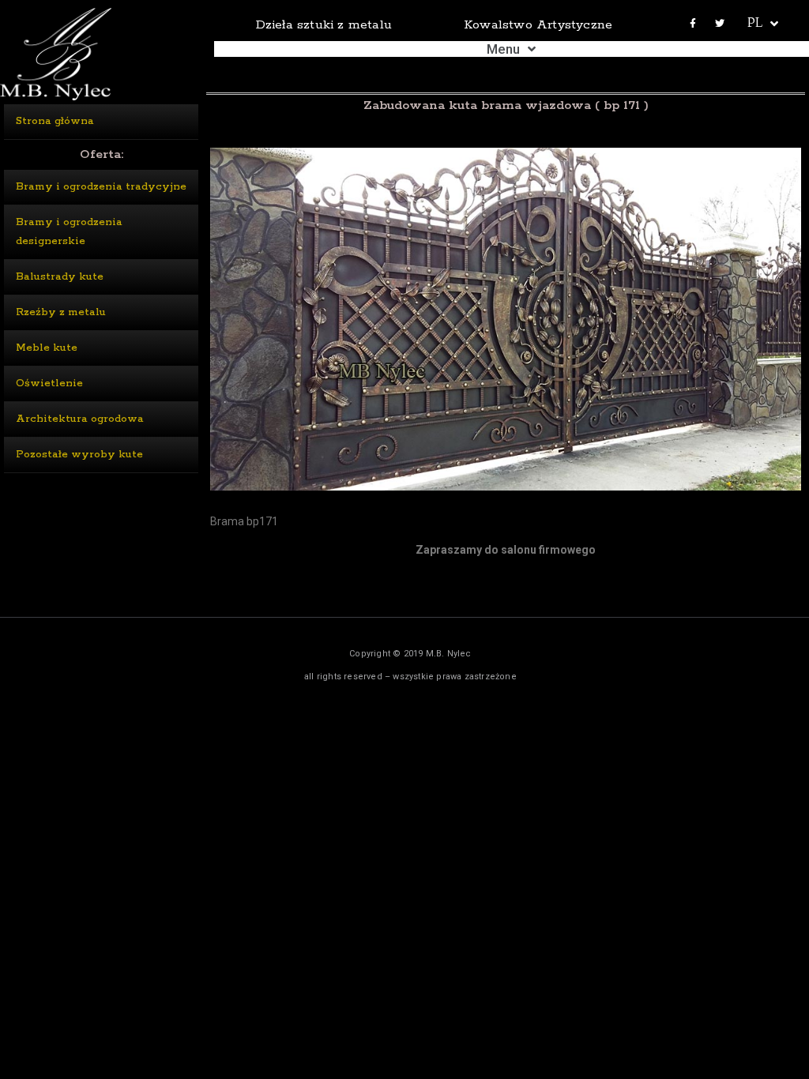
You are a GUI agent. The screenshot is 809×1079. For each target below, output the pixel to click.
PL (754, 24)
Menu (503, 49)
